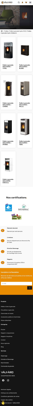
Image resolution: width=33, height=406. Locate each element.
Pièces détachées (6, 320)
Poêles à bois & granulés (8, 306)
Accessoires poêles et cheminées (10, 317)
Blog (2, 347)
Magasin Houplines (6, 336)
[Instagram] (8, 380)
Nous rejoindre (5, 343)
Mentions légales (6, 389)
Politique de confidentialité (9, 393)
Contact (3, 340)
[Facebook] (3, 380)
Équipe (3, 329)
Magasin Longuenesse (7, 333)
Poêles (6, 31)
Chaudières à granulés (7, 310)
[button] (30, 2)
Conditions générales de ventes (10, 396)
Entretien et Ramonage (7, 359)
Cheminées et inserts (7, 313)
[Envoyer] (29, 288)
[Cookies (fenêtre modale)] (3, 403)
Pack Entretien (5, 363)
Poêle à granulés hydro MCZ (18, 31)
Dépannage (4, 356)
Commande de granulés (7, 366)
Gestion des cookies (7, 400)
